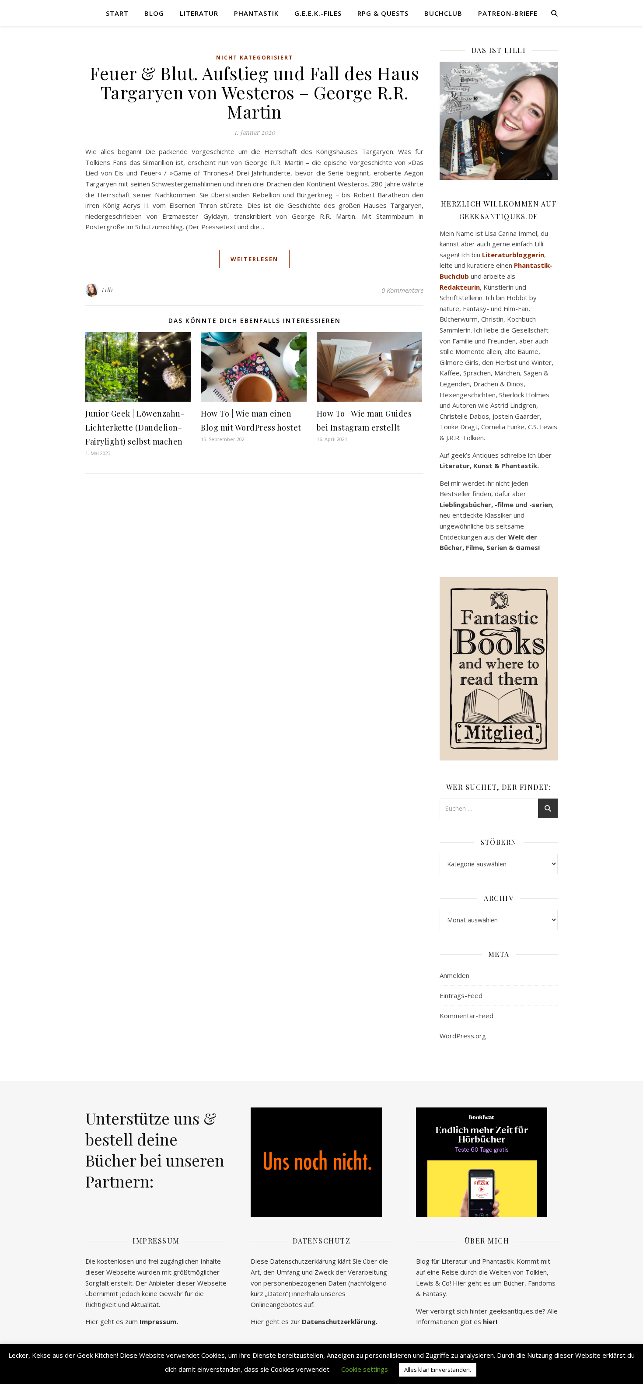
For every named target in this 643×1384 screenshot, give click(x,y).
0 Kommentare (402, 290)
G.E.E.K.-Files (318, 13)
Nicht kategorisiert (254, 57)
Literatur (199, 13)
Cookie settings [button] (364, 1369)
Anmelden (454, 975)
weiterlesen (254, 259)
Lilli (107, 290)
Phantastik (256, 13)
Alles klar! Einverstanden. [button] (437, 1369)
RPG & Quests (383, 13)
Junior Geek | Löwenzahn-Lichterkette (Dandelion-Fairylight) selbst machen (135, 427)
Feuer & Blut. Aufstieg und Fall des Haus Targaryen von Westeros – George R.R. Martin (254, 92)
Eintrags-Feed (461, 995)
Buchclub (443, 13)
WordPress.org (463, 1035)
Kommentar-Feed (466, 1015)
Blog (154, 13)
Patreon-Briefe (508, 13)
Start (117, 13)
